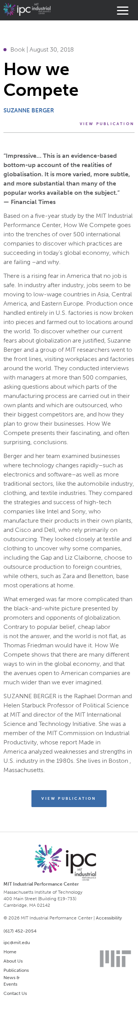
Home (9, 951)
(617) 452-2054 (19, 931)
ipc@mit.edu (16, 942)
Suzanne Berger (28, 110)
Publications (16, 970)
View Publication (107, 124)
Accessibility (109, 918)
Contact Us (15, 993)
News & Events (11, 981)
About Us (13, 961)
